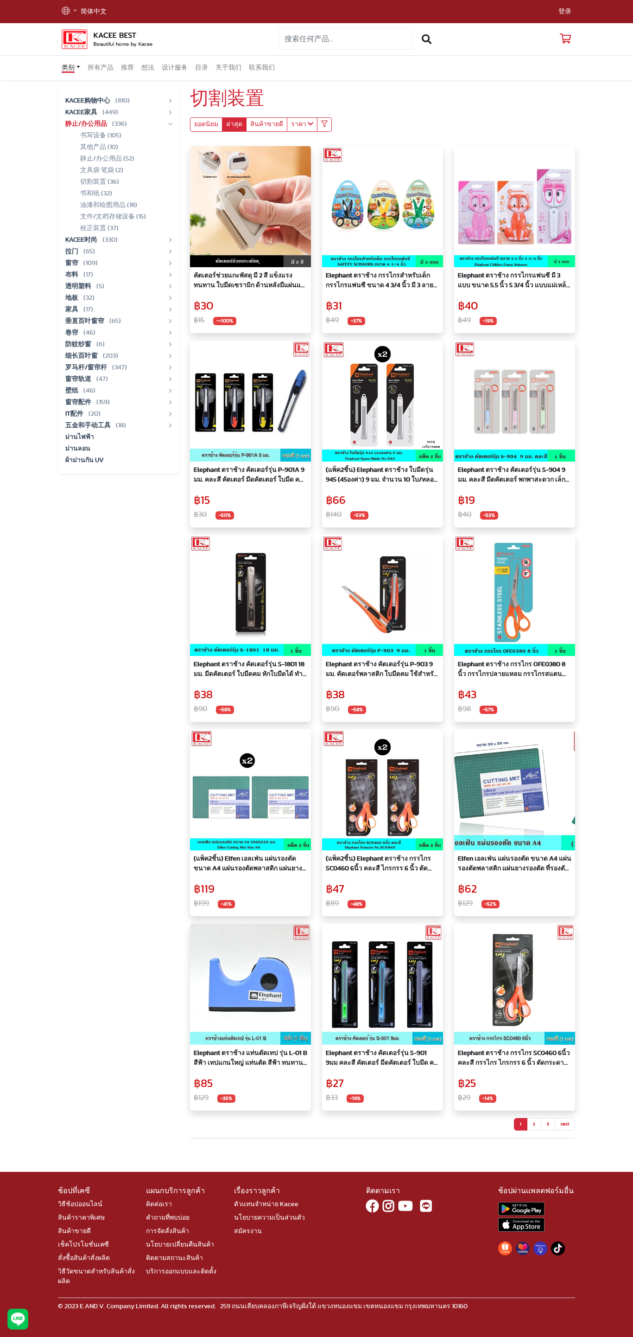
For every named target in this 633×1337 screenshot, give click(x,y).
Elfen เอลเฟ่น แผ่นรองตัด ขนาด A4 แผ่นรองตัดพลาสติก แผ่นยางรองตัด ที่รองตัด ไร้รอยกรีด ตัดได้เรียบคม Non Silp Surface (514, 864)
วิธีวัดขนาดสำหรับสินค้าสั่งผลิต (96, 1276)
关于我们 (228, 67)
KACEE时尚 (82, 240)
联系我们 (262, 67)
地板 (72, 298)
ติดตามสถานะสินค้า (174, 1258)
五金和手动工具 (88, 425)
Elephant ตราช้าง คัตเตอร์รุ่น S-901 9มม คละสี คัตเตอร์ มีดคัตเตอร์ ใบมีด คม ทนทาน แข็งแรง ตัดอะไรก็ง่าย (382, 1059)
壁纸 (72, 390)
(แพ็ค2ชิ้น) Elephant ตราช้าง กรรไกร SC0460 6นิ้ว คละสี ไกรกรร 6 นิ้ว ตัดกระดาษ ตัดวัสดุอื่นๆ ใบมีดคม (378, 864)
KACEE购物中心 (88, 100)
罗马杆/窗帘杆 (86, 367)
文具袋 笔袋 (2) (101, 170)
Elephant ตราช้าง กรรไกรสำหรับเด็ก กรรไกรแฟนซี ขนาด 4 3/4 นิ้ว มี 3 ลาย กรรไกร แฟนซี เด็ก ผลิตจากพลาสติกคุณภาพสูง (379, 281)
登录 (564, 11)
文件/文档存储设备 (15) (113, 216)
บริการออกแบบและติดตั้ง (181, 1271)
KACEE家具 (82, 112)
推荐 (127, 67)
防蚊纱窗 (79, 344)
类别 (68, 67)
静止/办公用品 (86, 124)
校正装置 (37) (99, 228)
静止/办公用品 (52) (107, 158)
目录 (201, 67)
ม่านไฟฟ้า (79, 437)
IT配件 (75, 414)
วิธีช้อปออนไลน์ (80, 1204)
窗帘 (72, 263)
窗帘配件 (79, 402)
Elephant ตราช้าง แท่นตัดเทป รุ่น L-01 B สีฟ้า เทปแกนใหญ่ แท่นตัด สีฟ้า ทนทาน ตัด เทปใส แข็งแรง (250, 1059)
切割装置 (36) (99, 182)
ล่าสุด (234, 124)
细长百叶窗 (82, 356)
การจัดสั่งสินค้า (167, 1231)
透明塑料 (79, 286)
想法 (147, 67)
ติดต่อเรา (159, 1204)
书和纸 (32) (96, 193)
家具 (72, 309)
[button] (69, 11)
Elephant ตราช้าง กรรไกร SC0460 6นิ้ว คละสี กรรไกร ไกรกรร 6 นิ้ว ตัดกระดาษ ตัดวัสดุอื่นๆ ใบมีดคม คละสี (514, 1059)
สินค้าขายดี (266, 124)
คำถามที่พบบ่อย (168, 1218)
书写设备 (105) (100, 135)
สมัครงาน (248, 1231)
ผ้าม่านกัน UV (84, 460)
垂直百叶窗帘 (85, 321)
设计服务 (175, 67)
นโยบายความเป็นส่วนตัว (269, 1218)
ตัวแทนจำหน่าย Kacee (266, 1204)
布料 (72, 274)
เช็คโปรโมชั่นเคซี (83, 1244)
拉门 (72, 251)
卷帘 (72, 332)
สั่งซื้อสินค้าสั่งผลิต (84, 1258)
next (565, 1124)
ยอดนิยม (206, 124)
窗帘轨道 (79, 379)
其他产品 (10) (99, 147)
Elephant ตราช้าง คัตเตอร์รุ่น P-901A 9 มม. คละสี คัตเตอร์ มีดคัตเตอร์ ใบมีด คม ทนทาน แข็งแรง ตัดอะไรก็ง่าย (249, 476)
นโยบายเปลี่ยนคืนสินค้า (180, 1244)
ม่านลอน (77, 448)
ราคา (299, 124)
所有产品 (101, 67)
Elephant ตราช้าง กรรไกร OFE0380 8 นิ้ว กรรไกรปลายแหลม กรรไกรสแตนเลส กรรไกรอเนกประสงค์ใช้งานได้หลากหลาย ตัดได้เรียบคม (511, 670)
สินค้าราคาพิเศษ (81, 1218)
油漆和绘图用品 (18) (108, 205)
